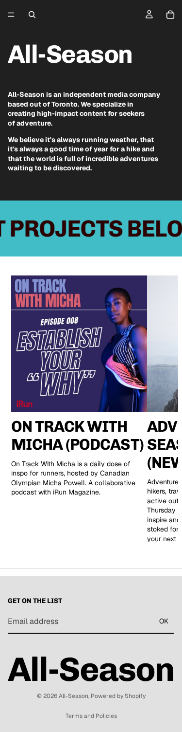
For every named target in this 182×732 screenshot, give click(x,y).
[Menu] (11, 14)
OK (163, 621)
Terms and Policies (91, 716)
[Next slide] (159, 410)
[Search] (32, 14)
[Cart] (170, 14)
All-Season (73, 696)
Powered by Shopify (118, 696)
